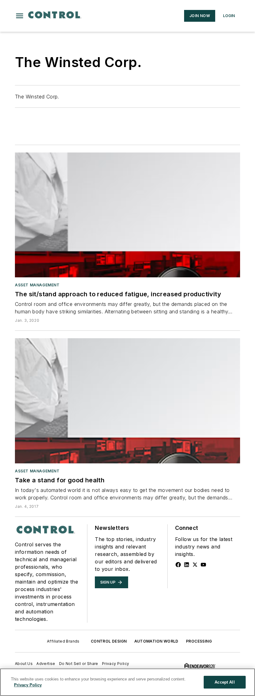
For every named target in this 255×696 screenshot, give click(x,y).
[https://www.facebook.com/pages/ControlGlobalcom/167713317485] (178, 565)
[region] (127, 682)
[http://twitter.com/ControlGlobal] (195, 565)
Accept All (224, 682)
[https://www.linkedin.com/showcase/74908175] (186, 565)
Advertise (45, 663)
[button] (19, 15)
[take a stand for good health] (127, 400)
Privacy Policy (115, 663)
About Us (24, 663)
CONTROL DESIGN (109, 641)
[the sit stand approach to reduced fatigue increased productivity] (127, 214)
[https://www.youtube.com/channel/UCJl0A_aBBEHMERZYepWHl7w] (203, 565)
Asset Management (37, 285)
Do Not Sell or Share (78, 663)
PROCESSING (199, 641)
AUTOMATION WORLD (156, 641)
